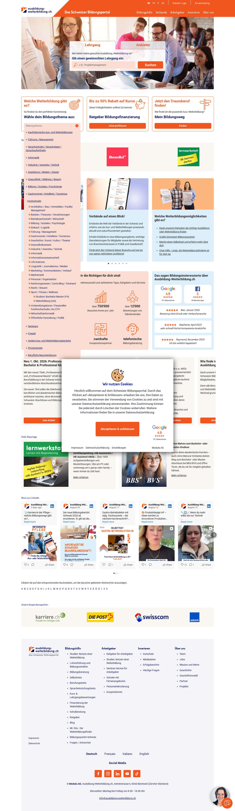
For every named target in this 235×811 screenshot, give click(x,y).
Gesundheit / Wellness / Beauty (44, 179)
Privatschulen (35, 348)
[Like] (104, 565)
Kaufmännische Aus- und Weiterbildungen (50, 132)
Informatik (33, 157)
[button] (21, 535)
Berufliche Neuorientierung (42, 355)
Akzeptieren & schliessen (117, 429)
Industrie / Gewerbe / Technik (43, 164)
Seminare (33, 326)
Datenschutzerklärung (97, 447)
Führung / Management (41, 139)
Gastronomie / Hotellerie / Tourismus (47, 193)
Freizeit (32, 333)
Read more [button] (30, 521)
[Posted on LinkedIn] (52, 506)
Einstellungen (119, 447)
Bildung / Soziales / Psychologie (45, 186)
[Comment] (32, 565)
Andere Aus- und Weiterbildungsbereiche (49, 340)
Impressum (77, 447)
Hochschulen (34, 201)
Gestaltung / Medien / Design (43, 172)
